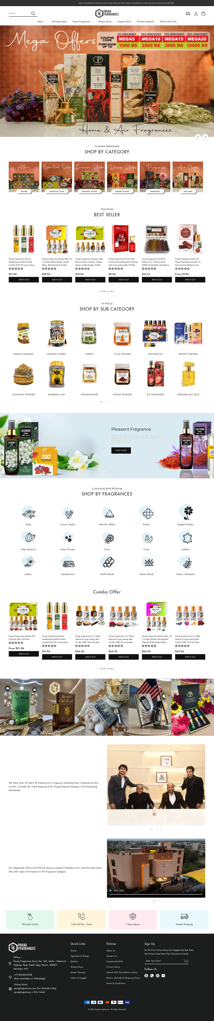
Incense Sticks (124, 21)
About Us (111, 950)
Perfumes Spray (59, 21)
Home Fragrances (82, 21)
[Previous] (198, 137)
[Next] (205, 137)
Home (73, 950)
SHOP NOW (121, 450)
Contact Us (112, 956)
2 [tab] (105, 401)
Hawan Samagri (78, 972)
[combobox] (23, 13)
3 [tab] (109, 401)
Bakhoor (74, 961)
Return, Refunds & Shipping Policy (123, 977)
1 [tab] (101, 401)
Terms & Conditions (116, 983)
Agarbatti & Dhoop (80, 956)
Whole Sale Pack (168, 21)
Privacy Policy (113, 966)
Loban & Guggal (79, 977)
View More (107, 291)
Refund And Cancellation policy (122, 972)
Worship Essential (145, 21)
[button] (16, 268)
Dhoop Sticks (105, 21)
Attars (40, 21)
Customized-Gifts (115, 961)
